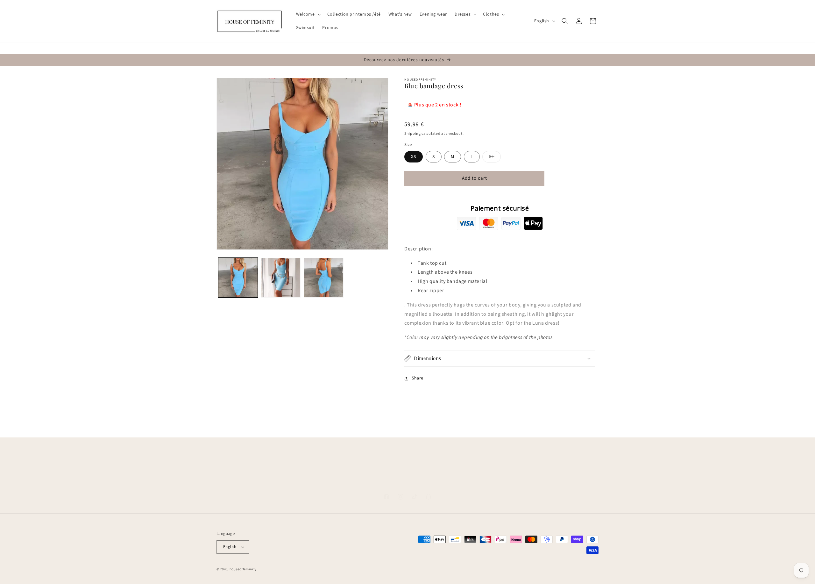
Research (316, 481)
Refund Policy (448, 481)
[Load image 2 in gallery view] (281, 278)
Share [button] (417, 378)
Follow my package (488, 481)
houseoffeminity (243, 569)
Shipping (412, 133)
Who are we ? (345, 481)
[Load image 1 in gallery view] (238, 278)
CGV (423, 481)
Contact (373, 481)
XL (495, 157)
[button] (307, 14)
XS (413, 157)
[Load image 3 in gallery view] (324, 278)
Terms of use (400, 481)
